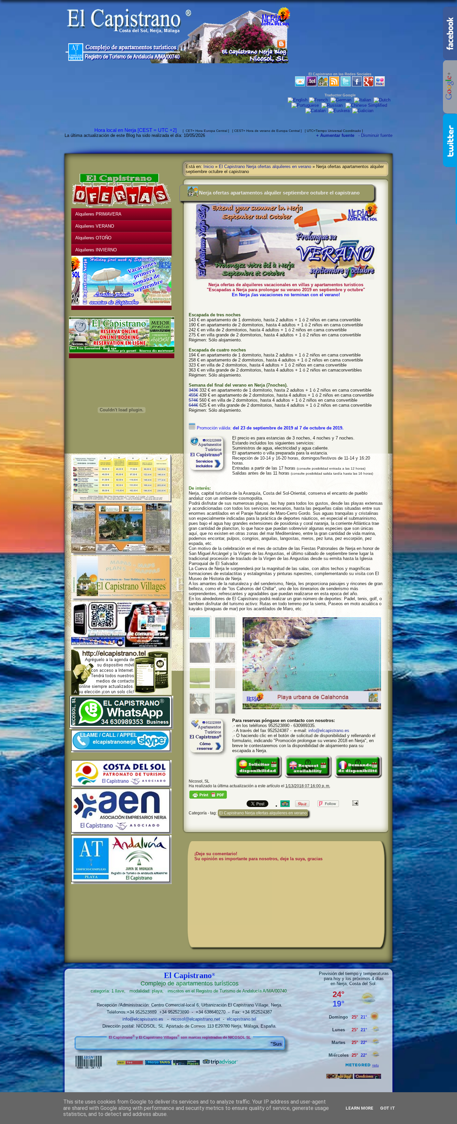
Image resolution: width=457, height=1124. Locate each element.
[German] (342, 100)
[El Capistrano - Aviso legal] (339, 1077)
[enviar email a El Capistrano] (300, 84)
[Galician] (363, 110)
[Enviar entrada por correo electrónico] (354, 802)
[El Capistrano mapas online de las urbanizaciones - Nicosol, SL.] (121, 599)
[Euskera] (339, 110)
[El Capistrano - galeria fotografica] (380, 84)
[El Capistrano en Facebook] (357, 84)
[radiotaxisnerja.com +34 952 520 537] (158, 1063)
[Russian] (333, 105)
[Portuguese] (305, 105)
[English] (298, 100)
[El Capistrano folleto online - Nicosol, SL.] (121, 553)
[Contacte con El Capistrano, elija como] (311, 84)
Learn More (359, 1108)
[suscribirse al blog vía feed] (334, 84)
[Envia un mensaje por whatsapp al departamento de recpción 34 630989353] (121, 727)
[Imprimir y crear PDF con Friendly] (208, 797)
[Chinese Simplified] (367, 105)
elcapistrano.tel (241, 1019)
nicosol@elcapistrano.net (195, 1019)
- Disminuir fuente (375, 135)
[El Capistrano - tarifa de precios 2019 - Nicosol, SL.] (121, 501)
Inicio (208, 166)
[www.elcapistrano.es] (323, 84)
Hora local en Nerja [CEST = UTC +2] (136, 130)
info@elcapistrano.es (328, 730)
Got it (387, 1108)
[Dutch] (383, 100)
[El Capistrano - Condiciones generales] (367, 1077)
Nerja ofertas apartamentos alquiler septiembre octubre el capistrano (279, 192)
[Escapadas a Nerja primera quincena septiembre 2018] (77, 304)
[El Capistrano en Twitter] (346, 84)
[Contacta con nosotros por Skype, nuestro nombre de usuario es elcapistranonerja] (121, 751)
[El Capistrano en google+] (368, 84)
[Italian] (363, 100)
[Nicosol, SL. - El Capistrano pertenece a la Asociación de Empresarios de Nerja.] (121, 832)
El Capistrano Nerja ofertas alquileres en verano (265, 166)
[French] (319, 100)
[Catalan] (316, 110)
